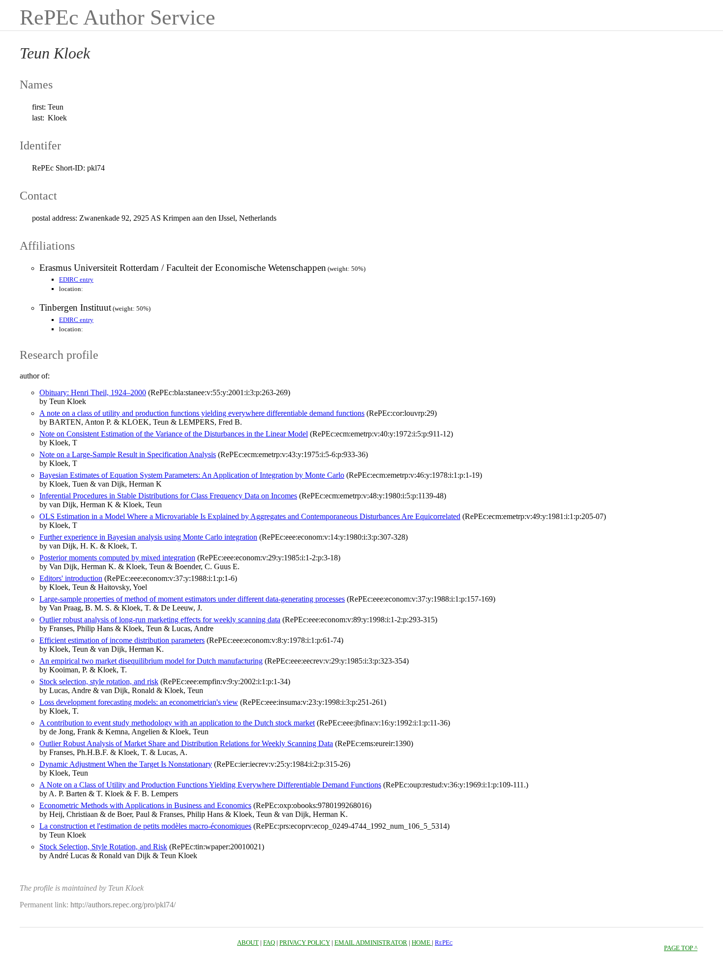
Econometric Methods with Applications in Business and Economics (145, 805)
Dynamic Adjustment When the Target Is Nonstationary (125, 764)
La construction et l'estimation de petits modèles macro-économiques (145, 826)
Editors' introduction (70, 578)
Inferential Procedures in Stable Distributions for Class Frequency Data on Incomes (168, 496)
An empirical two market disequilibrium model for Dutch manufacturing (151, 661)
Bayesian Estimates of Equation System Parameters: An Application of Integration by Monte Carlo (191, 475)
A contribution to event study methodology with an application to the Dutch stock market (177, 723)
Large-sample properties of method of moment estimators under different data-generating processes (192, 599)
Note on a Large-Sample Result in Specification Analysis (127, 454)
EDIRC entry (76, 279)
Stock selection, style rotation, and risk (98, 681)
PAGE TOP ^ (680, 948)
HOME (422, 942)
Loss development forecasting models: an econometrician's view (138, 702)
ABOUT (248, 942)
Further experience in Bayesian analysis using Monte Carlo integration (148, 537)
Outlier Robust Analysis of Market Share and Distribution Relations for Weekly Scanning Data (186, 743)
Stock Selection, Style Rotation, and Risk (103, 846)
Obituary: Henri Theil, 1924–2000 (92, 392)
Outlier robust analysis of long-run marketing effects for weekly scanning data (159, 619)
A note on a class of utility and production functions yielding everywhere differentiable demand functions (201, 413)
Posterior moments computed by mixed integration (117, 557)
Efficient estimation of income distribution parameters (122, 640)
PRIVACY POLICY (304, 942)
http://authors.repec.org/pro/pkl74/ (123, 904)
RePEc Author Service (117, 17)
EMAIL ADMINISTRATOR (370, 942)
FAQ (269, 942)
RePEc (443, 942)
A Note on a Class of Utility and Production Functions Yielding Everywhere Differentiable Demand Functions (210, 785)
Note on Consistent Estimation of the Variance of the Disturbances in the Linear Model (173, 434)
